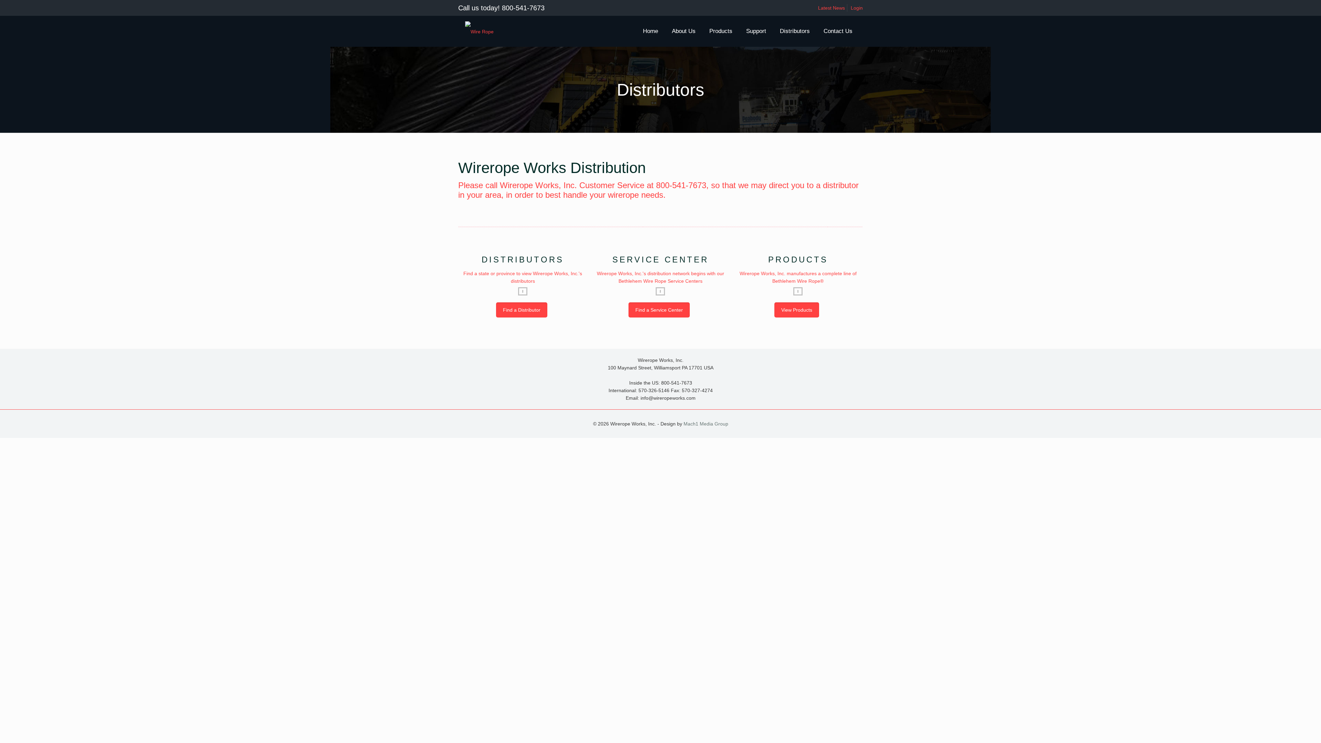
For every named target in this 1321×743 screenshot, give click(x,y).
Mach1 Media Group (706, 424)
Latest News (831, 8)
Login (857, 8)
